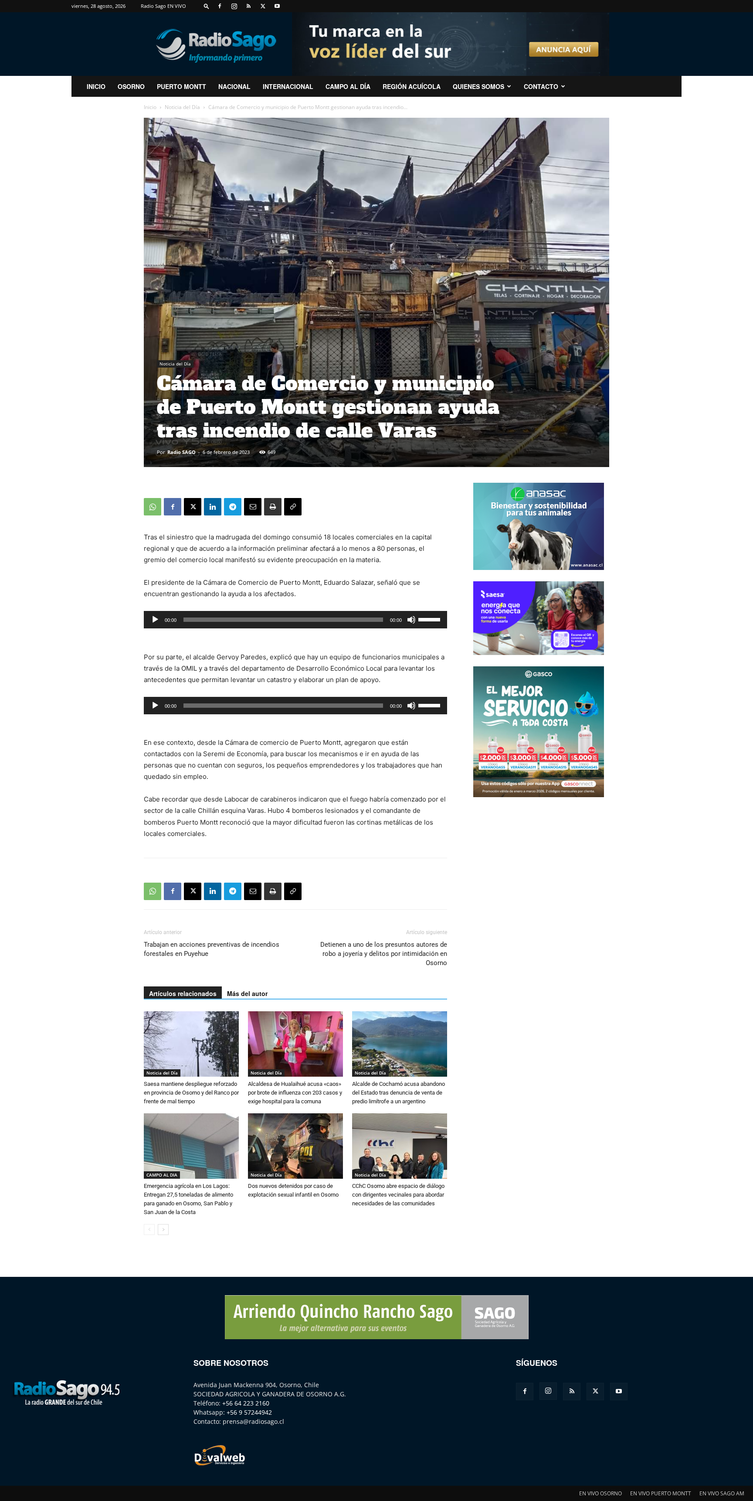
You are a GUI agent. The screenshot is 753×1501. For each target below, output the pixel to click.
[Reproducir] (155, 619)
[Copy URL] (293, 506)
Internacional (288, 86)
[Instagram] (234, 6)
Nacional (234, 86)
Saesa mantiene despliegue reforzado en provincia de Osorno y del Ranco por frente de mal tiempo (191, 1093)
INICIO (96, 86)
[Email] (252, 506)
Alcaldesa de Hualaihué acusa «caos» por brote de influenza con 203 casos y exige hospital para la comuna (295, 1093)
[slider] (430, 619)
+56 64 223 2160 (245, 1403)
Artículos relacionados (183, 993)
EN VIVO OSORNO (600, 1493)
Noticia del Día (182, 107)
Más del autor (247, 993)
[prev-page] (149, 1229)
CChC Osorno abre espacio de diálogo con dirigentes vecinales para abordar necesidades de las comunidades (398, 1195)
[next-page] (163, 1229)
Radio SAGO (181, 452)
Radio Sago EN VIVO (163, 6)
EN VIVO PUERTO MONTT (660, 1493)
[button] (206, 6)
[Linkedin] (212, 506)
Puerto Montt (181, 86)
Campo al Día (348, 86)
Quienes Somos (478, 86)
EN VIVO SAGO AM (721, 1493)
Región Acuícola (412, 86)
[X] (262, 6)
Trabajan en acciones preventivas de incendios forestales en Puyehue (211, 949)
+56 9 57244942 (249, 1412)
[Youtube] (277, 6)
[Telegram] (232, 506)
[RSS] (248, 6)
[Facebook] (219, 6)
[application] (295, 619)
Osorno (131, 86)
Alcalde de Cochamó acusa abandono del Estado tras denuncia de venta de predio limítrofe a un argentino (398, 1093)
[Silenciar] (411, 619)
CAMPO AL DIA (161, 1175)
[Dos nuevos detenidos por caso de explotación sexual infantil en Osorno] (295, 1146)
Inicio (150, 107)
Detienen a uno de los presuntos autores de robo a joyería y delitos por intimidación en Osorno (383, 954)
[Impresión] (273, 506)
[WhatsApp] (152, 506)
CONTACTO (541, 86)
